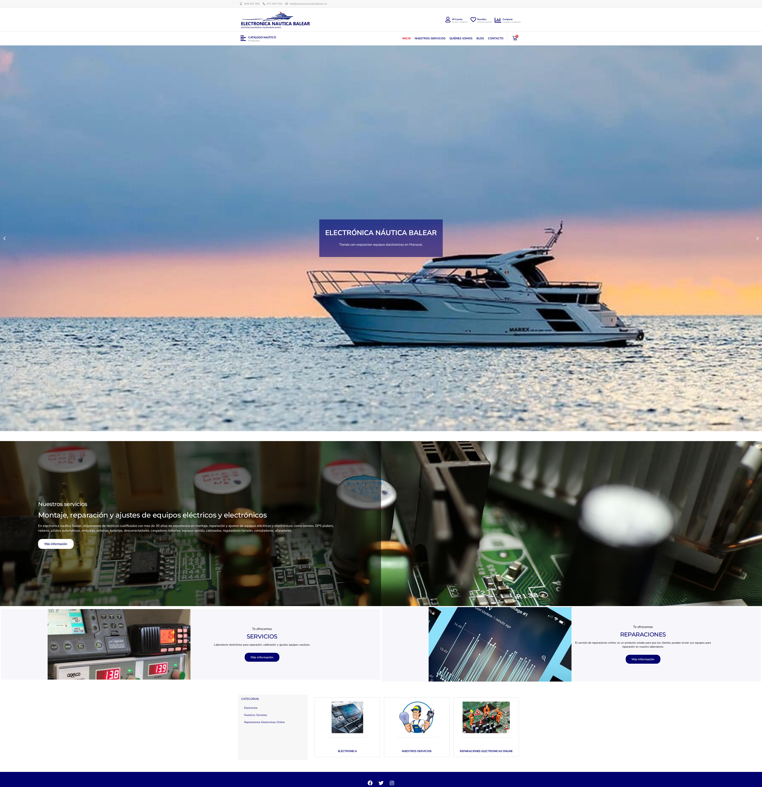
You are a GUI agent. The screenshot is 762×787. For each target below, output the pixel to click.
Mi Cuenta (457, 19)
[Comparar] (498, 20)
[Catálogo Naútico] (243, 38)
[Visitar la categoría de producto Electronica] (347, 717)
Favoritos (482, 19)
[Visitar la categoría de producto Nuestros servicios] (416, 717)
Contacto (495, 38)
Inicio (406, 38)
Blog (480, 38)
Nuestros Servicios (430, 38)
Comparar (508, 19)
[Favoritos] (473, 19)
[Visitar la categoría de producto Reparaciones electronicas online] (486, 717)
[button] (4, 238)
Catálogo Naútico (262, 37)
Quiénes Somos (460, 38)
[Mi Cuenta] (448, 19)
